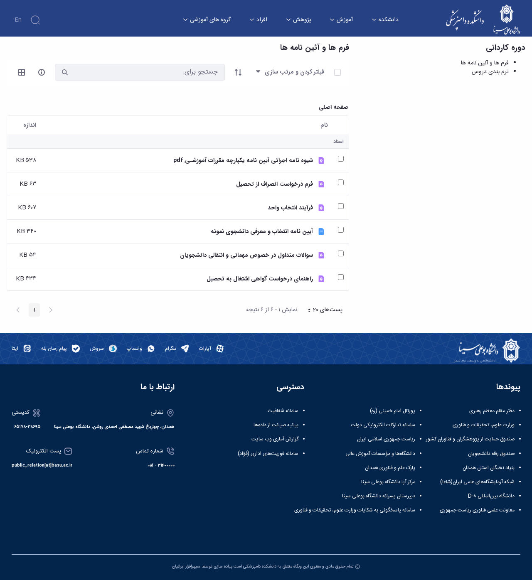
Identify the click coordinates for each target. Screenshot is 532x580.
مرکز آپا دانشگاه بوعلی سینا (388, 482)
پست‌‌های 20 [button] (322, 311)
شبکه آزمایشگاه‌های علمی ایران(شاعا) (477, 482)
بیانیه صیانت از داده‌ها (276, 425)
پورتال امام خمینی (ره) (392, 411)
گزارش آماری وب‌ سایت (274, 439)
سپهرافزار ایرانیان (186, 566)
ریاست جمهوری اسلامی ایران (386, 439)
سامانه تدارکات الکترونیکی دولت (383, 425)
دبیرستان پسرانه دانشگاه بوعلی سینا (378, 496)
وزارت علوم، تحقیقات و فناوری (484, 425)
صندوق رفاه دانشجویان (491, 454)
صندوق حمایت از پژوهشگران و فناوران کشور (470, 439)
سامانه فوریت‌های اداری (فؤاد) (268, 454)
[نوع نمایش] (21, 72)
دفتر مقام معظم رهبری (492, 411)
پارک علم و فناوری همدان (390, 468)
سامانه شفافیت (283, 411)
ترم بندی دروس (490, 72)
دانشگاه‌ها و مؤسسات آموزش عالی (380, 454)
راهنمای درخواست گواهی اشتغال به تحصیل (260, 279)
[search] (65, 72)
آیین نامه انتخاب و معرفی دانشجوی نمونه (262, 231)
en (18, 20)
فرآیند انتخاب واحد (290, 208)
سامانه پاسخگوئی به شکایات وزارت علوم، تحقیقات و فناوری (354, 510)
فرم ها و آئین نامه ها (485, 63)
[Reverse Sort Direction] (238, 72)
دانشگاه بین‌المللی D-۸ (491, 496)
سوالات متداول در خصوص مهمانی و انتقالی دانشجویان (246, 255)
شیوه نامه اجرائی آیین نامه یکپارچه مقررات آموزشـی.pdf (243, 160)
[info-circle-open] (41, 72)
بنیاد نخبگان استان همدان (489, 468)
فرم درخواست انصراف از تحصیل (274, 184)
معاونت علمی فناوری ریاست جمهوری (477, 510)
